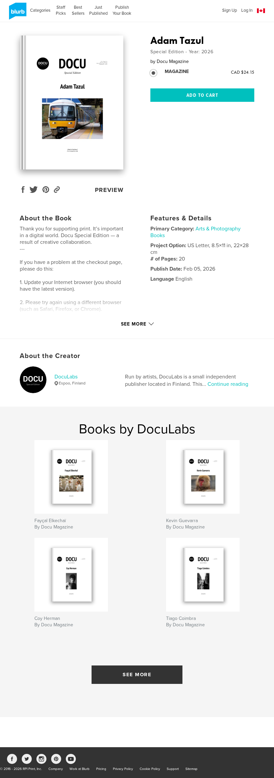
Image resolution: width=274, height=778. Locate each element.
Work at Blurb (80, 769)
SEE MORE (137, 674)
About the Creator (50, 356)
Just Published (98, 10)
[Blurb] (16, 13)
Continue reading (228, 384)
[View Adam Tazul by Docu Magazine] (71, 102)
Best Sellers (78, 10)
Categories (40, 10)
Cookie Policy (150, 769)
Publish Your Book (122, 10)
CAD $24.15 (242, 72)
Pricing (101, 769)
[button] (261, 11)
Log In (247, 10)
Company (55, 769)
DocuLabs (66, 376)
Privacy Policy (123, 769)
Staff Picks (61, 10)
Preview (109, 190)
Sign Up (229, 10)
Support (173, 769)
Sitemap (191, 769)
